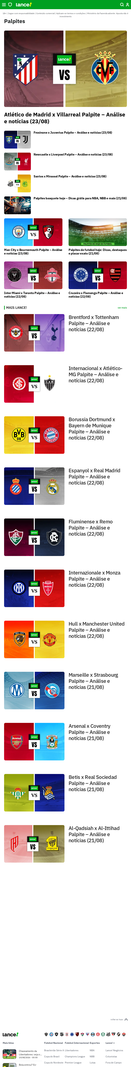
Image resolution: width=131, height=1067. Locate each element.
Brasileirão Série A (54, 1050)
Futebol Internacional (77, 1042)
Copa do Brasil (52, 1056)
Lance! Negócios (114, 1050)
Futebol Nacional (53, 1042)
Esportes (95, 1042)
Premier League (73, 1062)
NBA (92, 1050)
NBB (92, 1056)
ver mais (122, 307)
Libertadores (71, 1050)
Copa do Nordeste (53, 1062)
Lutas (93, 1062)
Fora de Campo (114, 1062)
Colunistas (111, 1056)
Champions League (75, 1056)
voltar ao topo (117, 1019)
